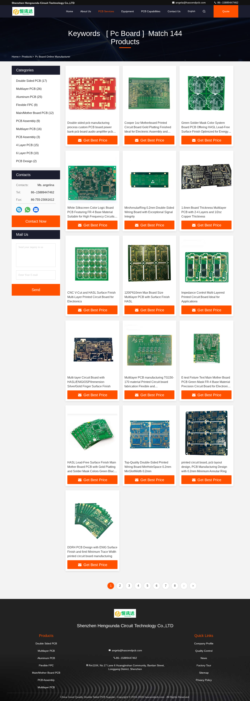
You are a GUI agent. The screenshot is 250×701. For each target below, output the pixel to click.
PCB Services (106, 11)
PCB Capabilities (150, 11)
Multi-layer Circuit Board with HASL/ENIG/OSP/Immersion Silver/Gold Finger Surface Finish (89, 382)
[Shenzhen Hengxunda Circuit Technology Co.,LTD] (23, 11)
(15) (27, 145)
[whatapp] (27, 209)
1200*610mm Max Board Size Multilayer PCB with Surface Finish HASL (147, 297)
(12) (35, 112)
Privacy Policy (204, 680)
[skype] (19, 209)
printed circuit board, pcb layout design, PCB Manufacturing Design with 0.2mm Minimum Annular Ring (204, 467)
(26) (29, 88)
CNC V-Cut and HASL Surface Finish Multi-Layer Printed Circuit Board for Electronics (91, 297)
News (204, 658)
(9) (27, 104)
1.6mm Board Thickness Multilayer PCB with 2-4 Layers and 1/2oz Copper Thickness (203, 212)
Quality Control (203, 650)
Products (27, 56)
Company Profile (203, 643)
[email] (35, 209)
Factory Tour (204, 665)
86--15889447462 (227, 2)
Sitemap (204, 672)
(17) (31, 80)
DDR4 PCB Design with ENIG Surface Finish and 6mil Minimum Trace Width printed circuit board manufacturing (92, 552)
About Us (85, 11)
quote (226, 11)
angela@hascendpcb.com (191, 2)
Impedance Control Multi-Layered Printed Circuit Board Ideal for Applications (203, 297)
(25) (29, 96)
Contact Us (174, 11)
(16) (29, 129)
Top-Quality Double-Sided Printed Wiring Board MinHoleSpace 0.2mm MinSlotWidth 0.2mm (147, 467)
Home (69, 11)
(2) (26, 161)
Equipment (127, 11)
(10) (27, 153)
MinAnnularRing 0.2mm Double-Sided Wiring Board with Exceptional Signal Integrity (149, 212)
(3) (28, 137)
